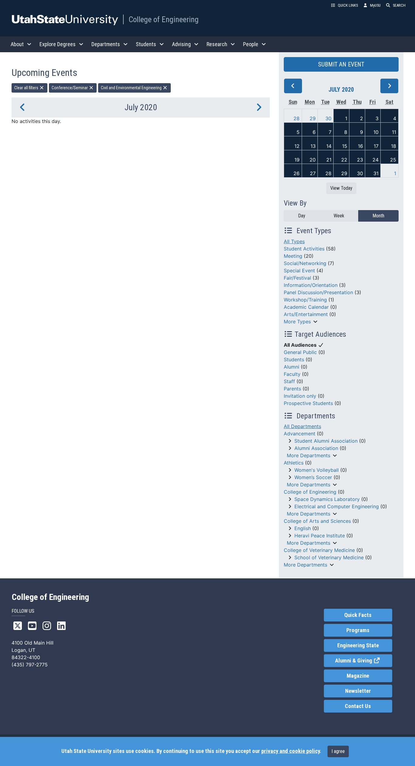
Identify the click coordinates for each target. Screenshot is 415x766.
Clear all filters (26, 87)
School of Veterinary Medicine (329, 557)
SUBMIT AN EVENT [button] (341, 64)
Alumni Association (316, 448)
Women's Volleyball (316, 470)
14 (328, 146)
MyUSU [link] (375, 5)
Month (378, 216)
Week (339, 216)
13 (313, 146)
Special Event (299, 270)
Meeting (293, 256)
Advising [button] (181, 44)
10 (376, 132)
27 (313, 173)
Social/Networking (305, 263)
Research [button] (217, 44)
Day (301, 216)
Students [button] (146, 44)
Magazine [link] (358, 675)
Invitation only (300, 396)
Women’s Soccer (313, 477)
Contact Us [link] (358, 706)
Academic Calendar (306, 307)
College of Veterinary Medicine (319, 550)
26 (296, 173)
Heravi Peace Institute (319, 536)
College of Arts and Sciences (317, 521)
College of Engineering (164, 19)
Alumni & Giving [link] (363, 660)
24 (375, 160)
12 (297, 146)
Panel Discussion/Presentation (318, 292)
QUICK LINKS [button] (348, 5)
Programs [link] (357, 630)
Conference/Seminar (70, 87)
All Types (294, 241)
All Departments (302, 426)
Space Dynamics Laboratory (327, 499)
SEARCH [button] (399, 5)
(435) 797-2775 (30, 665)
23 (360, 160)
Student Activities (304, 249)
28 (296, 118)
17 (376, 146)
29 (313, 118)
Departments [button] (105, 44)
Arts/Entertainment (306, 314)
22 (344, 160)
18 (393, 146)
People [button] (250, 44)
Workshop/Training (305, 300)
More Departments (308, 455)
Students (294, 359)
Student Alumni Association (326, 441)
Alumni (291, 367)
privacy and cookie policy (290, 751)
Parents (292, 389)
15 (344, 146)
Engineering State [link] (358, 645)
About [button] (17, 44)
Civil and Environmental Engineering (132, 87)
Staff (289, 381)
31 (376, 173)
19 (297, 160)
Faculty (292, 374)
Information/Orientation (311, 285)
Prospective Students (308, 403)
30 (328, 118)
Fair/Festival (297, 278)
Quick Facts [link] (358, 615)
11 (394, 132)
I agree (338, 751)
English (302, 528)
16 (360, 146)
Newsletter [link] (358, 691)
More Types (297, 321)
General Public (300, 352)
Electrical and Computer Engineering (336, 506)
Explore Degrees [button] (57, 44)
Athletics (294, 463)
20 (313, 160)
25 (393, 160)
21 (328, 160)
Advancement (299, 434)
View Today (341, 188)
